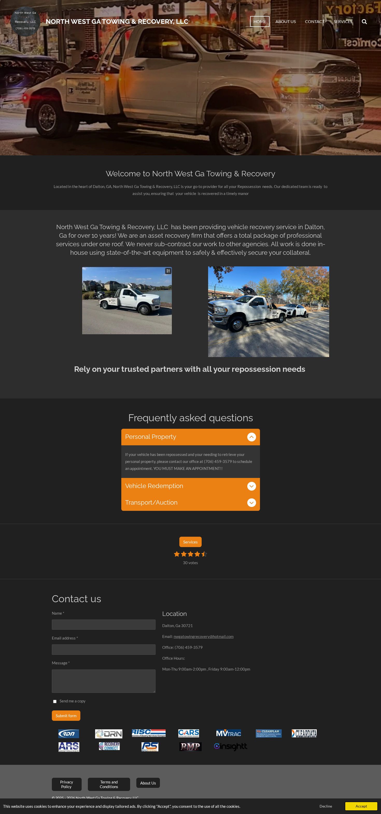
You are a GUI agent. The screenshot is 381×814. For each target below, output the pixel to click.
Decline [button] (326, 806)
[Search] (364, 21)
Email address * (65, 638)
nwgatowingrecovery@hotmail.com (204, 636)
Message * (61, 662)
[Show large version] (268, 311)
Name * (58, 613)
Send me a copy (73, 701)
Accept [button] (361, 806)
